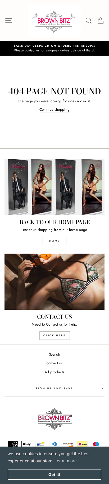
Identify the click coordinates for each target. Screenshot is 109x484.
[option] (54, 48)
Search (54, 354)
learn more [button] (66, 461)
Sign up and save (54, 388)
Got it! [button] (54, 474)
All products (54, 372)
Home (54, 241)
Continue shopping (54, 109)
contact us (54, 363)
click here (54, 335)
